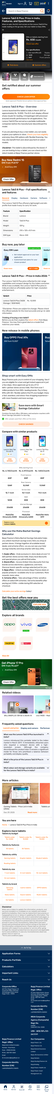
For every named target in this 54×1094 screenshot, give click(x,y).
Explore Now (39, 604)
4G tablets (10, 849)
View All (5, 656)
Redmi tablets (42, 895)
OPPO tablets (42, 888)
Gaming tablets (9, 858)
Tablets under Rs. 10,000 (25, 838)
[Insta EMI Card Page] (36, 3)
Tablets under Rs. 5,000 (10, 838)
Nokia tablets (10, 895)
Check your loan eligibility (37, 134)
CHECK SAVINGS (26, 424)
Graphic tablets (25, 858)
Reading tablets (10, 863)
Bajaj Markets (35, 1058)
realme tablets (25, 888)
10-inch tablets (42, 873)
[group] (26, 171)
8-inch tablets (25, 873)
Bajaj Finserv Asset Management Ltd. (37, 1072)
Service (13, 1089)
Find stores (14, 65)
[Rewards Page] (42, 3)
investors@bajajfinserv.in (12, 1058)
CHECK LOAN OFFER (26, 97)
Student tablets (42, 858)
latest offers (33, 320)
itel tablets (10, 900)
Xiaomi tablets (25, 895)
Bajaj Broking (35, 1064)
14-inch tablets (9, 878)
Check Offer (8, 179)
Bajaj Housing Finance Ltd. (39, 1061)
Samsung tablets (9, 888)
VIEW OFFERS (10, 460)
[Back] (3, 11)
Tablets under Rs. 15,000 (42, 838)
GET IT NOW (33, 268)
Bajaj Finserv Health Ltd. (38, 1067)
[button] (26, 183)
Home (5, 1089)
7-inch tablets (10, 873)
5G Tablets (26, 849)
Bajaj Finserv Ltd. (36, 1042)
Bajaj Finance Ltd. (36, 1046)
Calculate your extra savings (14, 591)
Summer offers (40, 65)
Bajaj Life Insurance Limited (39, 1055)
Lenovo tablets (25, 900)
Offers (30, 1089)
